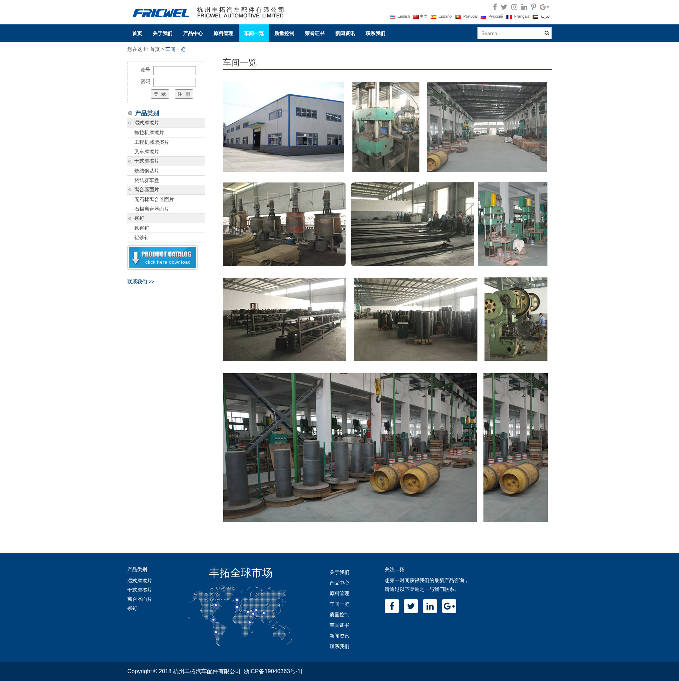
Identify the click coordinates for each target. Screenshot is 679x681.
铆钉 (139, 218)
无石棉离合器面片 (154, 199)
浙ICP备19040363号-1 (272, 671)
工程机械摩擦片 (151, 142)
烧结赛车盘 (146, 180)
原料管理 (223, 33)
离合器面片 (146, 189)
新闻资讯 (345, 33)
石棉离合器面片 (151, 209)
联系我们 (375, 33)
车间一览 (254, 33)
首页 (137, 33)
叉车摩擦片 (146, 151)
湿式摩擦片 (146, 122)
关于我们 (163, 33)
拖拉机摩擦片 (149, 132)
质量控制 (284, 33)
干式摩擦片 (146, 161)
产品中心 (193, 33)
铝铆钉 (141, 237)
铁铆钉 (141, 228)
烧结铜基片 (146, 171)
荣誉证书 (315, 33)
